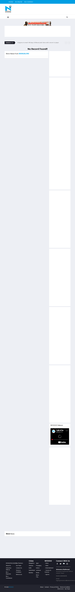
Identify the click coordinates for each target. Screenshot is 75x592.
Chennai (31, 565)
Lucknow (38, 570)
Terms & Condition (65, 587)
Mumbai (31, 572)
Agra (37, 563)
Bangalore (31, 563)
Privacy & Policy (54, 587)
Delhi (30, 568)
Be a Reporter (18, 2)
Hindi (47, 565)
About (41, 587)
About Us (8, 565)
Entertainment (49, 568)
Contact (47, 587)
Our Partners (19, 563)
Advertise (11, 2)
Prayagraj (38, 565)
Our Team (18, 565)
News (47, 563)
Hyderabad (32, 570)
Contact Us (19, 568)
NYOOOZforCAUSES (11, 563)
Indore (38, 568)
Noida (37, 572)
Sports (47, 574)
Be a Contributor (29, 2)
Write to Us (19, 574)
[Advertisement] (59, 106)
